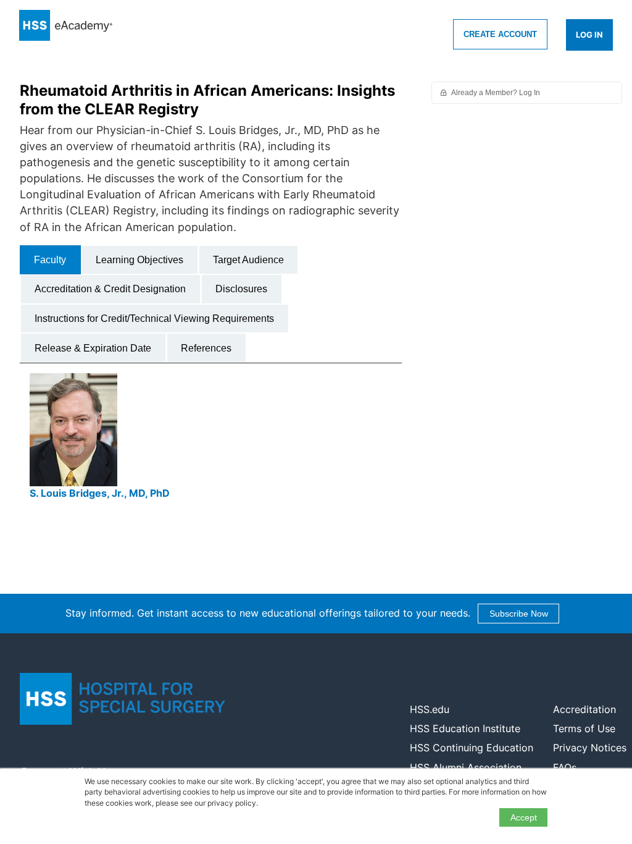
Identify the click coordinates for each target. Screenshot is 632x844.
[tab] (50, 260)
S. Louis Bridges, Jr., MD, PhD (100, 493)
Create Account (500, 34)
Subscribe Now (518, 613)
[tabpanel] (211, 441)
